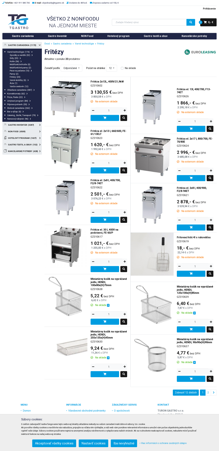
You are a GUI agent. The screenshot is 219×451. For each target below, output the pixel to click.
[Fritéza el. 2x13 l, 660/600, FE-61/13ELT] (65, 147)
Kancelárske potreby (194, 36)
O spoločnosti (122, 410)
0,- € (206, 22)
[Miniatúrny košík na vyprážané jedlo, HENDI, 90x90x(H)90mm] (152, 355)
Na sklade (130, 68)
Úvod (47, 43)
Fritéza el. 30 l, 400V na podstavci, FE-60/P (104, 231)
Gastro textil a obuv (156, 36)
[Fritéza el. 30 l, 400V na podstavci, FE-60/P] (65, 246)
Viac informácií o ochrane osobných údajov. (163, 443)
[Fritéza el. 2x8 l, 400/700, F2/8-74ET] (65, 196)
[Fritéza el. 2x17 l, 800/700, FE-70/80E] (152, 155)
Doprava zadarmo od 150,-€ (106, 3)
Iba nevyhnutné (124, 443)
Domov (27, 410)
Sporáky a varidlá (20, 55)
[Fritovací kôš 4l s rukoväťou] (152, 253)
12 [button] (110, 68)
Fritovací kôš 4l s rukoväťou (194, 237)
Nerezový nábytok (17, 119)
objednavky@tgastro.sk (53, 3)
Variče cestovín (19, 86)
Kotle (14, 61)
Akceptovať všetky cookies (54, 443)
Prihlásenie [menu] (209, 8)
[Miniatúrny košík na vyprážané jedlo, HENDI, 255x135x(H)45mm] (65, 348)
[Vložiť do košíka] (105, 118)
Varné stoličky (18, 80)
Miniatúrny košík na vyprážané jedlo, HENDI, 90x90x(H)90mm (195, 341)
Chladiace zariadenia (19, 90)
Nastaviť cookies (93, 443)
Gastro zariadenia (23, 36)
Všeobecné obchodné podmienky (87, 410)
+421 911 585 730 (22, 3)
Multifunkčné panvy (20, 67)
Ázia (13, 83)
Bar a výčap (14, 111)
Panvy (14, 74)
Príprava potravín (17, 104)
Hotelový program (118, 36)
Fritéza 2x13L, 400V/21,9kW (107, 81)
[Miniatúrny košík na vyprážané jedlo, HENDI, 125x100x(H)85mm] (152, 303)
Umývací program (17, 101)
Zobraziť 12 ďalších (186, 392)
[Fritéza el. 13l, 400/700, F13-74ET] (152, 105)
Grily (14, 58)
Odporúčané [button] (70, 68)
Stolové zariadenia (18, 108)
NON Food (87, 36)
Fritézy (15, 77)
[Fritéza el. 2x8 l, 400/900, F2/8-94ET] (152, 204)
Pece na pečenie (19, 70)
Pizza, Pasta (15, 97)
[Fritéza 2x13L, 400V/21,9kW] (65, 98)
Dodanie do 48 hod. (78, 3)
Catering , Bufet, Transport (21, 115)
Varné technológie (18, 52)
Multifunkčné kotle (20, 64)
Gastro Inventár (57, 36)
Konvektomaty (16, 93)
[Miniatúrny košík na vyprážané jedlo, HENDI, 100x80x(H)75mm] (65, 295)
